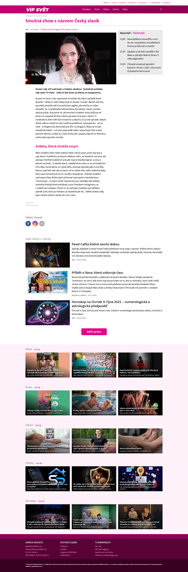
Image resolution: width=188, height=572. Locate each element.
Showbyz (86, 9)
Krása (97, 9)
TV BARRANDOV (155, 3)
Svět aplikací (142, 3)
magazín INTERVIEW (68, 552)
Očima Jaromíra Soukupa (40, 16)
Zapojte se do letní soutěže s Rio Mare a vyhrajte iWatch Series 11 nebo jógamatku (143, 55)
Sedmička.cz (65, 555)
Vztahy (116, 9)
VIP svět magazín (102, 549)
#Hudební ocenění (69, 29)
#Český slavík (46, 29)
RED (27, 29)
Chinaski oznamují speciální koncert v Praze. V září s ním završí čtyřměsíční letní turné (144, 68)
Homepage (28, 16)
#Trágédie (57, 29)
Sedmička (122, 3)
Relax (125, 9)
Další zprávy (94, 331)
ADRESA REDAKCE (34, 542)
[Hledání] (161, 9)
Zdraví (106, 9)
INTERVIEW (132, 3)
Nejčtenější (139, 33)
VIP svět (98, 546)
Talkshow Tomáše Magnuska (106, 555)
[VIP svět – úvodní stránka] (37, 9)
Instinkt (114, 3)
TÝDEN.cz (106, 3)
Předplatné (166, 3)
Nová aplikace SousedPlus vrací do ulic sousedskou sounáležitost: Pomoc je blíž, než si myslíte (143, 43)
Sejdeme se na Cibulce (104, 552)
